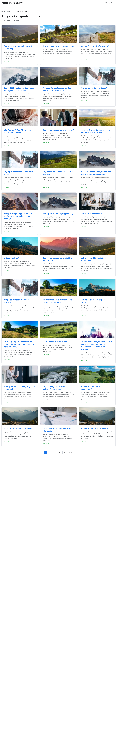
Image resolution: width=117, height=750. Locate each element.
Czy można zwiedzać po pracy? (95, 46)
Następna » (68, 452)
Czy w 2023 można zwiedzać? (94, 428)
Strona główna (110, 3)
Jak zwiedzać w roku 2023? (55, 342)
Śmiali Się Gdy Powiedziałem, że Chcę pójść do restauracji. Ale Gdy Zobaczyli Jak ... (19, 344)
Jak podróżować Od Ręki (92, 213)
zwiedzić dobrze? (11, 258)
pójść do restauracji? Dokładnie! (18, 428)
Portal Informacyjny (12, 3)
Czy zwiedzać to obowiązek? (94, 88)
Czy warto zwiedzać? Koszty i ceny (58, 46)
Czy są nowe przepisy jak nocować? (58, 130)
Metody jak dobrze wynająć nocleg (58, 213)
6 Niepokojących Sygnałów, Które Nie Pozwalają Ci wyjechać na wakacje (19, 216)
